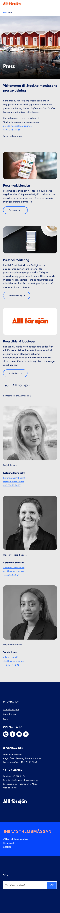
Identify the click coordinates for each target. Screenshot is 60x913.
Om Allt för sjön (11, 709)
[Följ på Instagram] (6, 734)
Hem (5, 12)
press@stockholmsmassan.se (17, 125)
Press (5, 719)
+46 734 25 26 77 (12, 485)
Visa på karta (10, 787)
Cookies (7, 847)
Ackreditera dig (15, 295)
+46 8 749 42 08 (11, 664)
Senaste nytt (14, 210)
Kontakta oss (9, 714)
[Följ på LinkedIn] (26, 734)
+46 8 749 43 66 (11, 575)
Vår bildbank (14, 373)
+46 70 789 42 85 (11, 129)
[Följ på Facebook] (12, 734)
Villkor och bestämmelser (15, 839)
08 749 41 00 (19, 776)
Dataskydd (8, 843)
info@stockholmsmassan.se (24, 780)
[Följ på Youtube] (19, 734)
